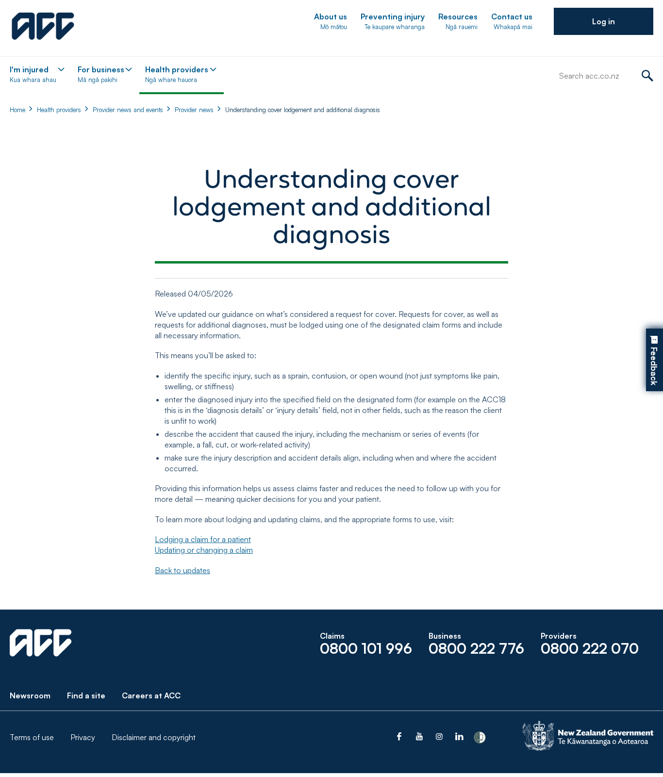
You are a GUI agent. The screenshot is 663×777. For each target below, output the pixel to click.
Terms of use (32, 737)
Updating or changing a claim (204, 550)
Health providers (59, 110)
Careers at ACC (151, 695)
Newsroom (30, 695)
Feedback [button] (654, 366)
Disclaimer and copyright (154, 737)
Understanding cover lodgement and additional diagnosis (302, 110)
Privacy (82, 737)
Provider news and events (128, 110)
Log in (603, 21)
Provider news (194, 110)
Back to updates (182, 570)
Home (17, 110)
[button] (603, 21)
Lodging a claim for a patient (203, 539)
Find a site (86, 695)
